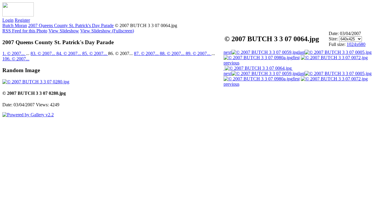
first (296, 57)
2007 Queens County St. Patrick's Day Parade (71, 25)
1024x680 (356, 44)
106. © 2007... (15, 58)
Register (22, 20)
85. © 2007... (95, 53)
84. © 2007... (69, 53)
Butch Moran (14, 25)
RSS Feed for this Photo (24, 30)
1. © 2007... (14, 53)
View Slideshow (63, 30)
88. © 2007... (173, 53)
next (227, 52)
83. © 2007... (43, 53)
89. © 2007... (199, 53)
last (301, 52)
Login (8, 20)
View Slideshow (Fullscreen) (107, 30)
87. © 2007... (147, 53)
